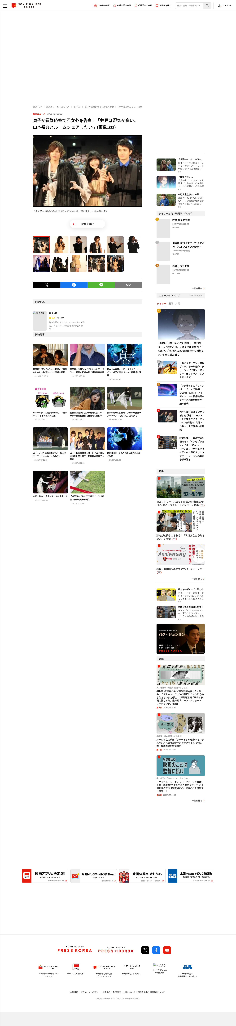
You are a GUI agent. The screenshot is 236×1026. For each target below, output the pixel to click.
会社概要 (74, 992)
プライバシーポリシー (90, 992)
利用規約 (106, 992)
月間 (177, 303)
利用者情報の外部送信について (151, 992)
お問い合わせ (129, 992)
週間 (171, 303)
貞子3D (53, 313)
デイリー (161, 303)
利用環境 (117, 992)
